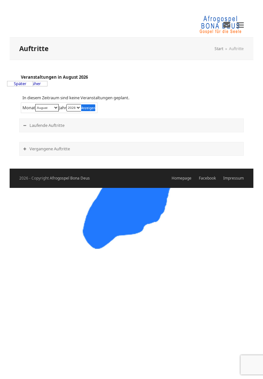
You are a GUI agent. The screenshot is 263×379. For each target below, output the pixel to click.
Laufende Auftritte (47, 125)
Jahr (62, 108)
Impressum (233, 178)
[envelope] (226, 24)
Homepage (181, 178)
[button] (240, 25)
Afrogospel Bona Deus (70, 178)
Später (20, 83)
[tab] (131, 125)
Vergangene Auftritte (50, 149)
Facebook (207, 178)
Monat (28, 108)
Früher (34, 83)
